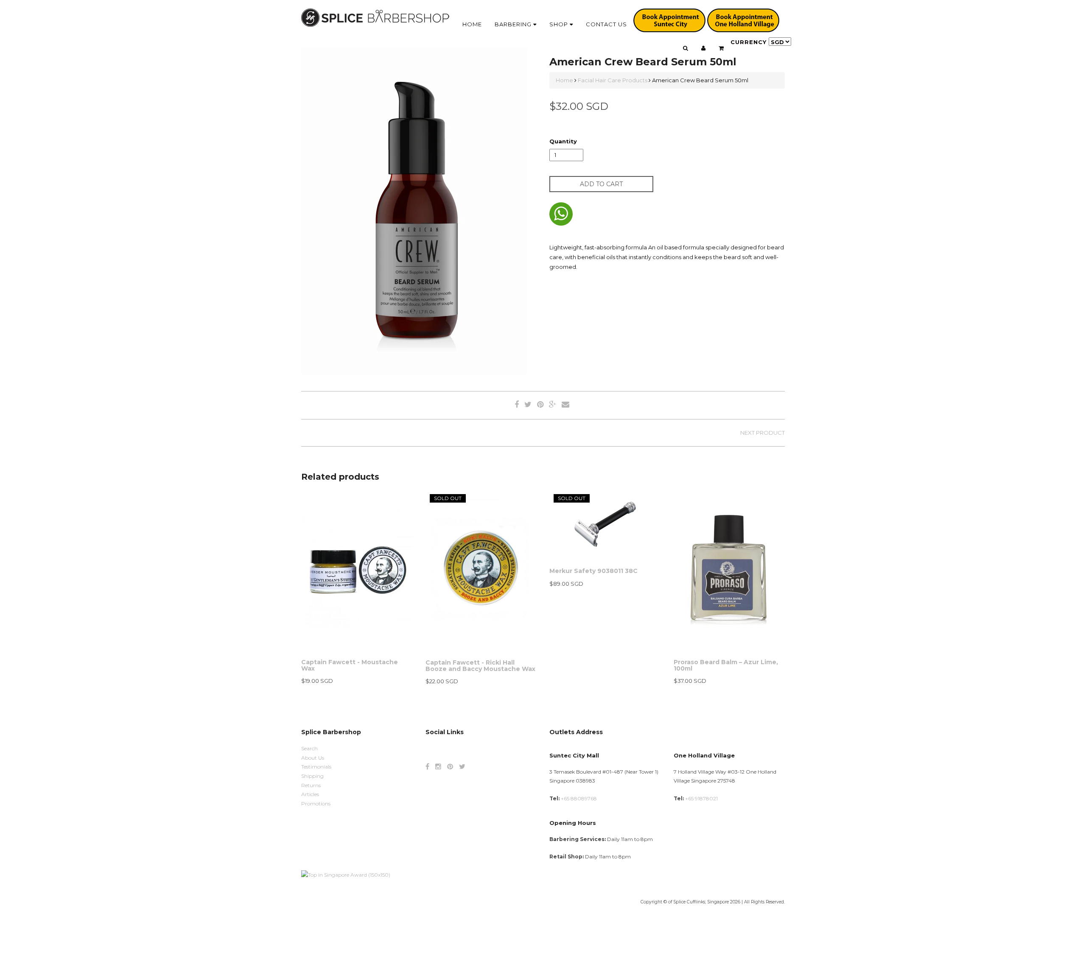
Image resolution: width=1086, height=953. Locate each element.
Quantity (563, 141)
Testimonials (316, 766)
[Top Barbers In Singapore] (345, 874)
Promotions (315, 803)
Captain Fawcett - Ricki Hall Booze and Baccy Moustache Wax (480, 666)
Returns (311, 785)
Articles (310, 794)
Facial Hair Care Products (612, 80)
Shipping (312, 776)
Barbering (514, 24)
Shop (559, 24)
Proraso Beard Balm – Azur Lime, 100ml (726, 665)
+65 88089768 (579, 798)
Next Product (762, 432)
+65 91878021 (701, 798)
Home (472, 24)
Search (309, 748)
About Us (312, 758)
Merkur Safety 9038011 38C (593, 571)
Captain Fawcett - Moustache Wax (349, 665)
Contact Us (606, 24)
